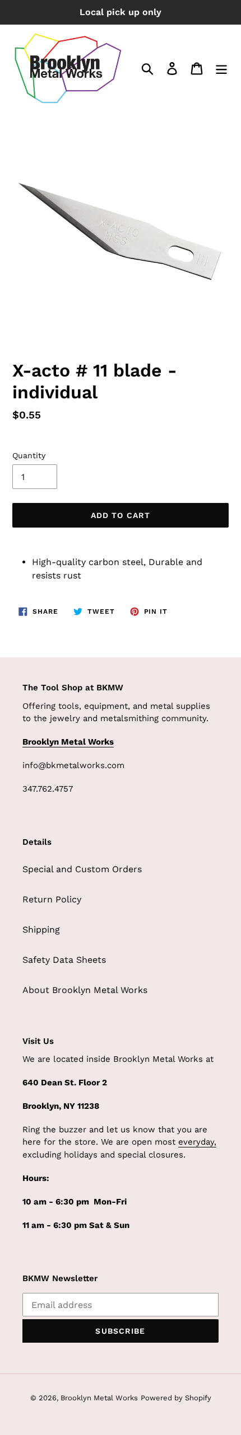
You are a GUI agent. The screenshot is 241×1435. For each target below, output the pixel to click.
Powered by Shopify (176, 1398)
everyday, (197, 1142)
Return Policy (51, 899)
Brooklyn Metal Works (99, 1398)
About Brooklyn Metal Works (84, 990)
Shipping (41, 929)
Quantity (28, 455)
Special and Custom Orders (82, 869)
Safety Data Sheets (64, 959)
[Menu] (221, 68)
